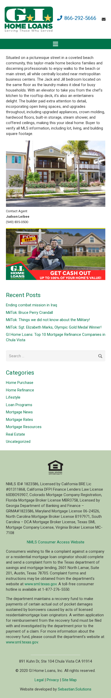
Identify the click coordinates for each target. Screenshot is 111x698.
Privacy (53, 680)
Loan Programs (19, 405)
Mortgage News (19, 412)
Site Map (69, 680)
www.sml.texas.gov (41, 584)
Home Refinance (20, 390)
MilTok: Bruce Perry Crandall (29, 312)
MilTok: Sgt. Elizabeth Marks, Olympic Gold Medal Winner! (53, 327)
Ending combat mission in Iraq (31, 305)
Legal (39, 680)
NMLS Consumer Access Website (55, 542)
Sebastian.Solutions (74, 689)
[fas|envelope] (104, 19)
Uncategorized (18, 441)
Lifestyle (13, 397)
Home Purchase (19, 382)
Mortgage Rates (19, 419)
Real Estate (15, 434)
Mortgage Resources (24, 426)
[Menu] (55, 43)
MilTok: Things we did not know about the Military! (48, 319)
